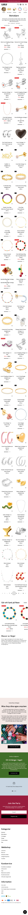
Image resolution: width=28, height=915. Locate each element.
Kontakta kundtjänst (6, 866)
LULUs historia (4, 887)
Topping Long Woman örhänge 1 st (21, 69)
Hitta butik (4, 868)
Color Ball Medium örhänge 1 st (20, 119)
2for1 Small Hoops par (7, 143)
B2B (2, 893)
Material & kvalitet (5, 872)
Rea (2, 842)
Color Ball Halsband (7, 118)
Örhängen (3, 836)
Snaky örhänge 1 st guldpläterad (7, 516)
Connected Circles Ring (20, 186)
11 (18, 593)
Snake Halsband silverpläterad (20, 516)
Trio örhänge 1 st (7, 423)
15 (23, 593)
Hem (9, 23)
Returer (3, 852)
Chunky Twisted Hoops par (7, 470)
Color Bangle (21, 423)
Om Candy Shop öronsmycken (8, 889)
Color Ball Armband (7, 307)
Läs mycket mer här (14, 746)
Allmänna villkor (5, 854)
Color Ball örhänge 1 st (21, 165)
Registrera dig (14, 816)
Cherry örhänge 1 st (20, 280)
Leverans (3, 850)
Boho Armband (7, 564)
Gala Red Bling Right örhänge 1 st (7, 282)
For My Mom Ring (7, 186)
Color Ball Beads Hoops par (21, 585)
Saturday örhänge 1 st (7, 540)
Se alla (25, 602)
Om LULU (3, 885)
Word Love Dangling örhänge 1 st (7, 43)
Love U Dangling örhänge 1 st (20, 353)
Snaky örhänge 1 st (7, 353)
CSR (2, 891)
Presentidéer (4, 840)
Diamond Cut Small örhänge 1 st (21, 43)
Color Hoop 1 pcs (21, 307)
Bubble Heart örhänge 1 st (21, 447)
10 (16, 593)
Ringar (2, 838)
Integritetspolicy (5, 856)
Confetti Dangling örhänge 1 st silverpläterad (21, 94)
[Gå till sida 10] (25, 593)
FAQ (2, 870)
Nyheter (3, 832)
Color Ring (21, 208)
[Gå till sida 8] (2, 593)
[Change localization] (20, 4)
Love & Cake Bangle (20, 377)
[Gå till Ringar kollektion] (14, 676)
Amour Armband (20, 231)
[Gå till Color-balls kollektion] (14, 689)
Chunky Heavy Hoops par (7, 492)
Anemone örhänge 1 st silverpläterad (7, 94)
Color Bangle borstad (7, 68)
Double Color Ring (7, 208)
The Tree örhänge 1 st (21, 540)
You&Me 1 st (7, 165)
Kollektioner (13, 23)
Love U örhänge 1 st (20, 143)
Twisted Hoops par (21, 470)
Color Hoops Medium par (7, 447)
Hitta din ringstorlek (6, 876)
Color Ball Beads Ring (21, 256)
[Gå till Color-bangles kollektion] (14, 658)
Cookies (3, 858)
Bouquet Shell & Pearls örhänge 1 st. (21, 331)
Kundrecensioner (5, 874)
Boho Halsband (7, 585)
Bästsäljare (18, 23)
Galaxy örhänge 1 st (20, 492)
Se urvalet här (14, 773)
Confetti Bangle (7, 400)
